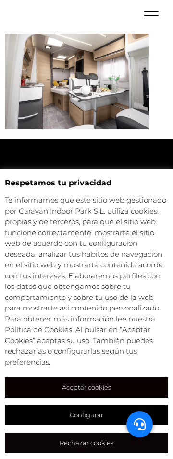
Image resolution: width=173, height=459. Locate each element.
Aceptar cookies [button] (86, 387)
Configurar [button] (86, 415)
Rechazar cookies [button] (86, 443)
